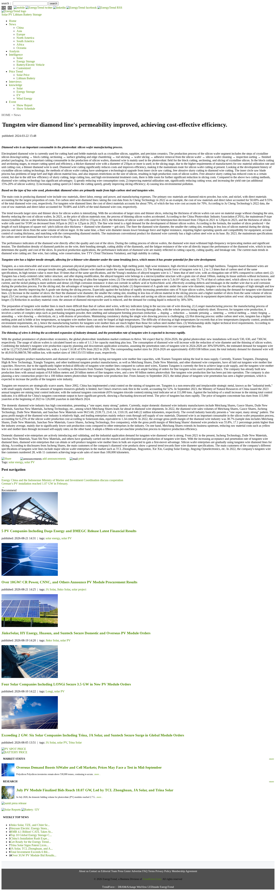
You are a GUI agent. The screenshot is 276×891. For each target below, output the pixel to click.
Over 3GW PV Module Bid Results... (34, 855)
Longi (49, 691)
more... (97, 774)
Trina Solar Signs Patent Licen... (29, 845)
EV (19, 95)
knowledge (15, 85)
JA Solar (51, 589)
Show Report (24, 105)
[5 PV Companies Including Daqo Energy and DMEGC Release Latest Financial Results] (138, 509)
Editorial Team (109, 871)
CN (4, 7)
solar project (79, 589)
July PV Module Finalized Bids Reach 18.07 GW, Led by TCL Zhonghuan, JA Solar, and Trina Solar (94, 790)
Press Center (124, 871)
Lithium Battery (22, 14)
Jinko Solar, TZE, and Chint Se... (30, 825)
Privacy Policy (163, 871)
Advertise (136, 871)
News (12, 24)
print (81, 458)
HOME (6, 115)
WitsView (142, 887)
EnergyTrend (167, 887)
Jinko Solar (63, 589)
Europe (21, 34)
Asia (19, 31)
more (271, 759)
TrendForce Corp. (152, 879)
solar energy (16, 462)
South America (25, 41)
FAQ (144, 871)
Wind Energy (24, 98)
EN (10, 7)
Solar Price (23, 74)
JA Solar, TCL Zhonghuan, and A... (31, 848)
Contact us (94, 871)
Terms (151, 871)
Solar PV (7, 14)
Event (12, 101)
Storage (37, 14)
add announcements (54, 458)
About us (83, 871)
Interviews (15, 81)
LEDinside (153, 887)
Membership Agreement (184, 871)
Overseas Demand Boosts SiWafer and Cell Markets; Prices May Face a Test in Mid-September (89, 767)
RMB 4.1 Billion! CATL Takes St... (31, 831)
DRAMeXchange (127, 887)
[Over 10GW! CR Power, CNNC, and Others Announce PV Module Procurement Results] (138, 560)
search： (7, 3)
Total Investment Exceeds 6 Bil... (30, 852)
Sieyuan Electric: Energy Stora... (29, 828)
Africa (20, 44)
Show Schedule (26, 108)
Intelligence (16, 54)
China (20, 27)
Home (12, 20)
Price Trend (16, 71)
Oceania (21, 47)
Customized (24, 68)
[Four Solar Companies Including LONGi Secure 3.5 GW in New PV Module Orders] (138, 662)
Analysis (14, 51)
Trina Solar (75, 742)
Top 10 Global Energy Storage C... (31, 835)
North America (25, 37)
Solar (20, 58)
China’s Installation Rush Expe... (29, 838)
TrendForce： (109, 887)
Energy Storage (26, 61)
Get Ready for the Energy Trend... (30, 841)
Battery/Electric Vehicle (30, 64)
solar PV (29, 462)
